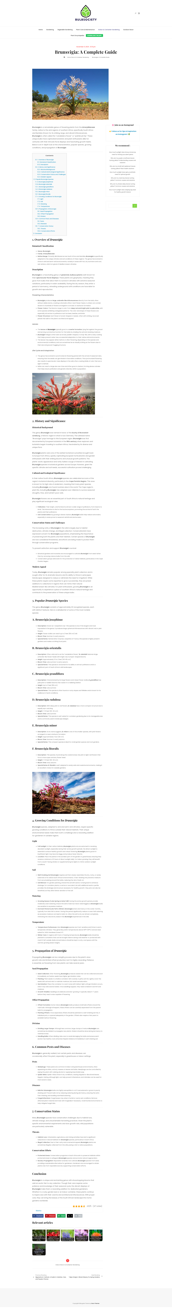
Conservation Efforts (46, 231)
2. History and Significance (45, 167)
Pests (40, 221)
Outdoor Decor (128, 30)
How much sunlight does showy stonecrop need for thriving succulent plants (122, 153)
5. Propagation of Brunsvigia (45, 209)
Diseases (42, 224)
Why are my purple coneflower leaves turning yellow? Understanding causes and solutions (122, 160)
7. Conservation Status (44, 226)
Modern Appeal (44, 177)
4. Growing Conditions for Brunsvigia (48, 197)
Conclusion (37, 233)
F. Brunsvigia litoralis (42, 194)
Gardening (50, 30)
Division (41, 216)
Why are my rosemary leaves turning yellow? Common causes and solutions (122, 179)
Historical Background (46, 169)
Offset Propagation (45, 214)
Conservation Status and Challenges (51, 174)
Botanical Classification (46, 162)
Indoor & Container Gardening (109, 30)
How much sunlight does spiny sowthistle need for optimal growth (122, 173)
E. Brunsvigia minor (42, 192)
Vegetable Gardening (65, 30)
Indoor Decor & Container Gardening (68, 1265)
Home (41, 30)
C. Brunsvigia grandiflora (44, 187)
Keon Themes (95, 1303)
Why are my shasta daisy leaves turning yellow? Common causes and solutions (122, 185)
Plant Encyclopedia (77, 35)
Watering (42, 204)
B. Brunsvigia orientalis (43, 184)
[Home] (64, 57)
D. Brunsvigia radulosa (43, 189)
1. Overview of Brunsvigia (44, 160)
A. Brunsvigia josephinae (44, 182)
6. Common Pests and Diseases (47, 219)
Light (40, 199)
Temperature (43, 206)
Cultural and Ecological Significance (50, 172)
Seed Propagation (44, 211)
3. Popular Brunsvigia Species (43, 179)
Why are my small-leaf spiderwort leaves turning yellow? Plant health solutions (122, 167)
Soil (40, 201)
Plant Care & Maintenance (85, 30)
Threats (41, 229)
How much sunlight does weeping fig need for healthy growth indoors (122, 191)
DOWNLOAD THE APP (94, 35)
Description (42, 164)
